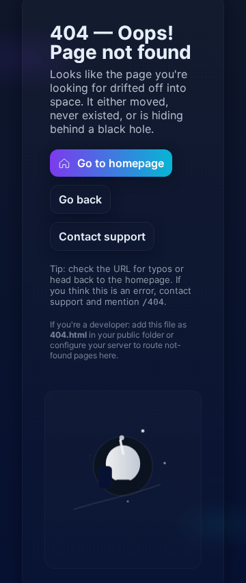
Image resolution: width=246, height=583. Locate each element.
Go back (80, 199)
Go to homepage (120, 163)
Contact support (102, 236)
